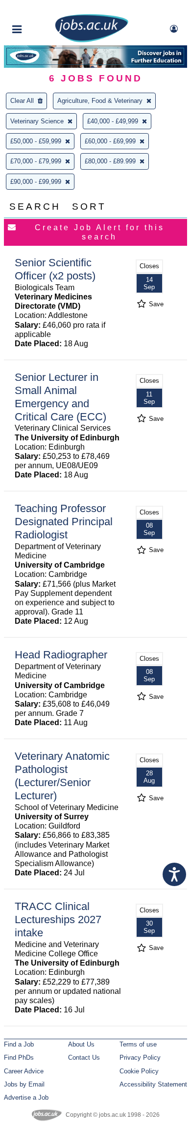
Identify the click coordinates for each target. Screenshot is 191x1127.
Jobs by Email (24, 1084)
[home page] (91, 40)
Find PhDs (19, 1057)
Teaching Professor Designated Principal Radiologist (64, 521)
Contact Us (84, 1057)
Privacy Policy (140, 1057)
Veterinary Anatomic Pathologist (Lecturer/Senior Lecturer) (62, 776)
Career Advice (24, 1071)
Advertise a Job (26, 1097)
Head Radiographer (61, 655)
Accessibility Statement (153, 1084)
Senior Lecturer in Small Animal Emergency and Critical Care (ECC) (60, 397)
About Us (81, 1044)
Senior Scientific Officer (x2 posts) (55, 269)
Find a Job (19, 1044)
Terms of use (138, 1044)
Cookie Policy (139, 1071)
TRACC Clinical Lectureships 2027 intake (58, 919)
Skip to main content (39, 8)
